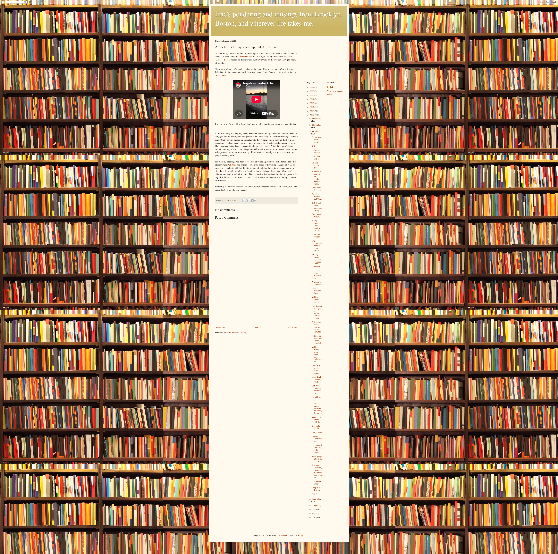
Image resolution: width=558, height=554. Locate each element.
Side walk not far (316, 427)
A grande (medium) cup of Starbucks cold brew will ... (317, 471)
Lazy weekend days (316, 290)
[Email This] (243, 200)
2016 (312, 111)
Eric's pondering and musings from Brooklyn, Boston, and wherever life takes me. (279, 18)
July (314, 509)
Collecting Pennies (316, 151)
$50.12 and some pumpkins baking (317, 206)
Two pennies (317, 432)
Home (256, 327)
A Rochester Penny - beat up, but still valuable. (317, 327)
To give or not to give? (316, 165)
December (316, 118)
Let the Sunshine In (316, 275)
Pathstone (231, 164)
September (316, 499)
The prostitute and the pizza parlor (317, 245)
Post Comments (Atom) (236, 332)
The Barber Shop (316, 482)
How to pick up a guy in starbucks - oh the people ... (317, 311)
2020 (312, 95)
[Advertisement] (256, 304)
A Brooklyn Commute (317, 283)
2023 (312, 87)
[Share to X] (249, 200)
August (315, 505)
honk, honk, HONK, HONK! (317, 419)
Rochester (222, 75)
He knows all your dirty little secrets (317, 449)
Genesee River (245, 56)
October (315, 131)
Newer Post (220, 327)
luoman (284, 535)
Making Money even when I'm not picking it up (317, 354)
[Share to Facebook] (252, 200)
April (314, 517)
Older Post (292, 327)
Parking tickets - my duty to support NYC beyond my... (317, 261)
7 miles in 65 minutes (317, 215)
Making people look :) (315, 299)
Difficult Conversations (317, 439)
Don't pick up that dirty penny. (316, 369)
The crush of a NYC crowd (317, 139)
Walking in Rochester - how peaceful (317, 339)
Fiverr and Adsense (316, 235)
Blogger (301, 535)
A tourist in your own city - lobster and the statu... (317, 177)
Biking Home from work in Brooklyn (317, 225)
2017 (312, 107)
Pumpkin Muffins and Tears (317, 196)
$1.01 (314, 146)
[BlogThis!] (246, 200)
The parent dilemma (316, 188)
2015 (312, 115)
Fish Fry (315, 494)
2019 (312, 99)
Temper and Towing (316, 488)
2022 (312, 91)
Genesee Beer (222, 59)
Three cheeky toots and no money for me (317, 408)
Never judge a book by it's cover (317, 459)
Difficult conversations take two (317, 389)
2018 (312, 103)
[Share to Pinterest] (254, 200)
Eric (332, 87)
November (316, 124)
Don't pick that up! (316, 157)
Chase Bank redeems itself (316, 379)
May (314, 513)
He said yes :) (316, 398)
